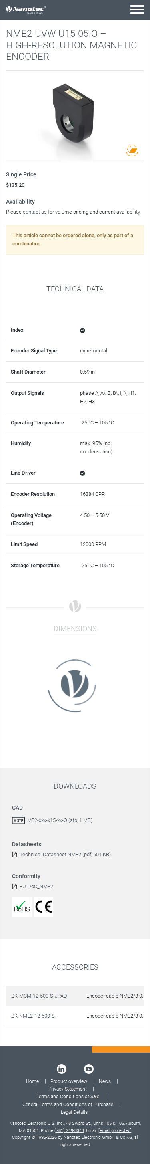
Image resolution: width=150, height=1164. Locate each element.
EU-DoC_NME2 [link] (36, 886)
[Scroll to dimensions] (132, 150)
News (105, 1081)
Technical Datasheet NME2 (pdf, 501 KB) (65, 854)
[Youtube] (89, 1069)
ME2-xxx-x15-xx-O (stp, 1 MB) (59, 820)
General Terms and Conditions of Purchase (67, 1104)
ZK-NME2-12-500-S (33, 1016)
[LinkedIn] (61, 1069)
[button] (137, 9)
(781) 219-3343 (69, 1130)
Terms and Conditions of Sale (67, 1096)
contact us (35, 212)
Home (32, 1081)
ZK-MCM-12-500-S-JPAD (39, 996)
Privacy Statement (67, 1089)
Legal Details (74, 1112)
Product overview (68, 1081)
